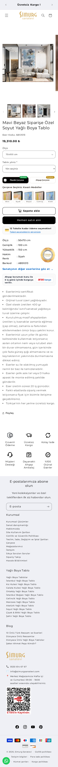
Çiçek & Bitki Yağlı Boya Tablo (23, 612)
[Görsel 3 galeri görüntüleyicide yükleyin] (43, 111)
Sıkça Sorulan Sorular (18, 553)
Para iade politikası (40, 757)
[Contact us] (6, 761)
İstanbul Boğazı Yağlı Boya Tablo (24, 595)
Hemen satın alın (29, 220)
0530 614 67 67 (18, 666)
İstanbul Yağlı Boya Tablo (20, 580)
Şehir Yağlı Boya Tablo (18, 616)
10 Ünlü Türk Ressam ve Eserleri (24, 633)
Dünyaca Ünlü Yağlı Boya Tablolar (25, 640)
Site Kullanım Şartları (18, 532)
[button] (6, 15)
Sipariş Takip (13, 557)
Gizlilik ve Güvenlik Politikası (22, 536)
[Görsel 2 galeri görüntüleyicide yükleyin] (29, 111)
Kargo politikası (40, 762)
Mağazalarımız (14, 546)
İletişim (10, 550)
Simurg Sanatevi (23, 752)
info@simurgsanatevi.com (25, 671)
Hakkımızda (13, 528)
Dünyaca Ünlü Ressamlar (20, 636)
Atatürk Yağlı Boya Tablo (20, 605)
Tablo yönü (9, 162)
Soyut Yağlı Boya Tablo (19, 609)
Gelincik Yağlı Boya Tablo (20, 598)
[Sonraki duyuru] (52, 4)
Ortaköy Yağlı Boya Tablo (20, 591)
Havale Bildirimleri (16, 560)
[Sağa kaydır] (54, 111)
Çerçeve (10, 543)
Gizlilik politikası (43, 752)
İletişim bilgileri (19, 757)
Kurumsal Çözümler (17, 521)
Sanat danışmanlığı (17, 525)
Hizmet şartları (21, 762)
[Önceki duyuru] (5, 4)
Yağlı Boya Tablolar (17, 577)
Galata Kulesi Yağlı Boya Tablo (23, 588)
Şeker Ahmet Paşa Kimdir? (21, 643)
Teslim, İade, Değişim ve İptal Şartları (27, 539)
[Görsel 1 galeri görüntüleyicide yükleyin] (14, 111)
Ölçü (5, 148)
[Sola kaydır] (3, 111)
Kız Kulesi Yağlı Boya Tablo (21, 584)
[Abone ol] (48, 506)
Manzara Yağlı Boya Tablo (20, 602)
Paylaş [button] (10, 413)
